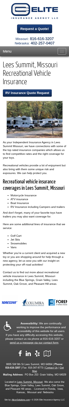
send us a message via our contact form (34, 342)
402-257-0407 (42, 43)
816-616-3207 (42, 39)
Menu (7, 51)
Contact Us (51, 367)
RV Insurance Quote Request (27, 93)
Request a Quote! (34, 29)
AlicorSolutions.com (21, 400)
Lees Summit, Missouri (30, 382)
